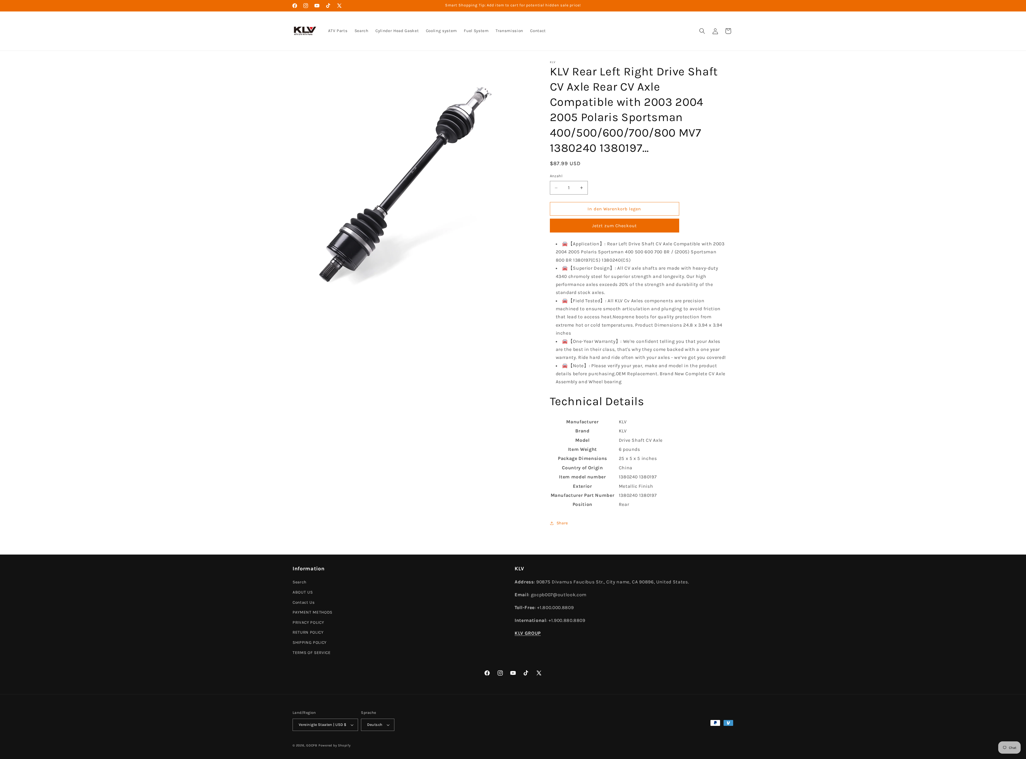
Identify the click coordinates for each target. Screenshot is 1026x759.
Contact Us (304, 602)
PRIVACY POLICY (308, 622)
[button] (702, 31)
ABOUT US (303, 592)
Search (299, 582)
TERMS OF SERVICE (312, 652)
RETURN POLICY (308, 632)
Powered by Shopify (334, 745)
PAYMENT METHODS (312, 612)
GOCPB (311, 745)
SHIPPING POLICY (310, 642)
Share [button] (562, 523)
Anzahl (556, 176)
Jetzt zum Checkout (614, 225)
